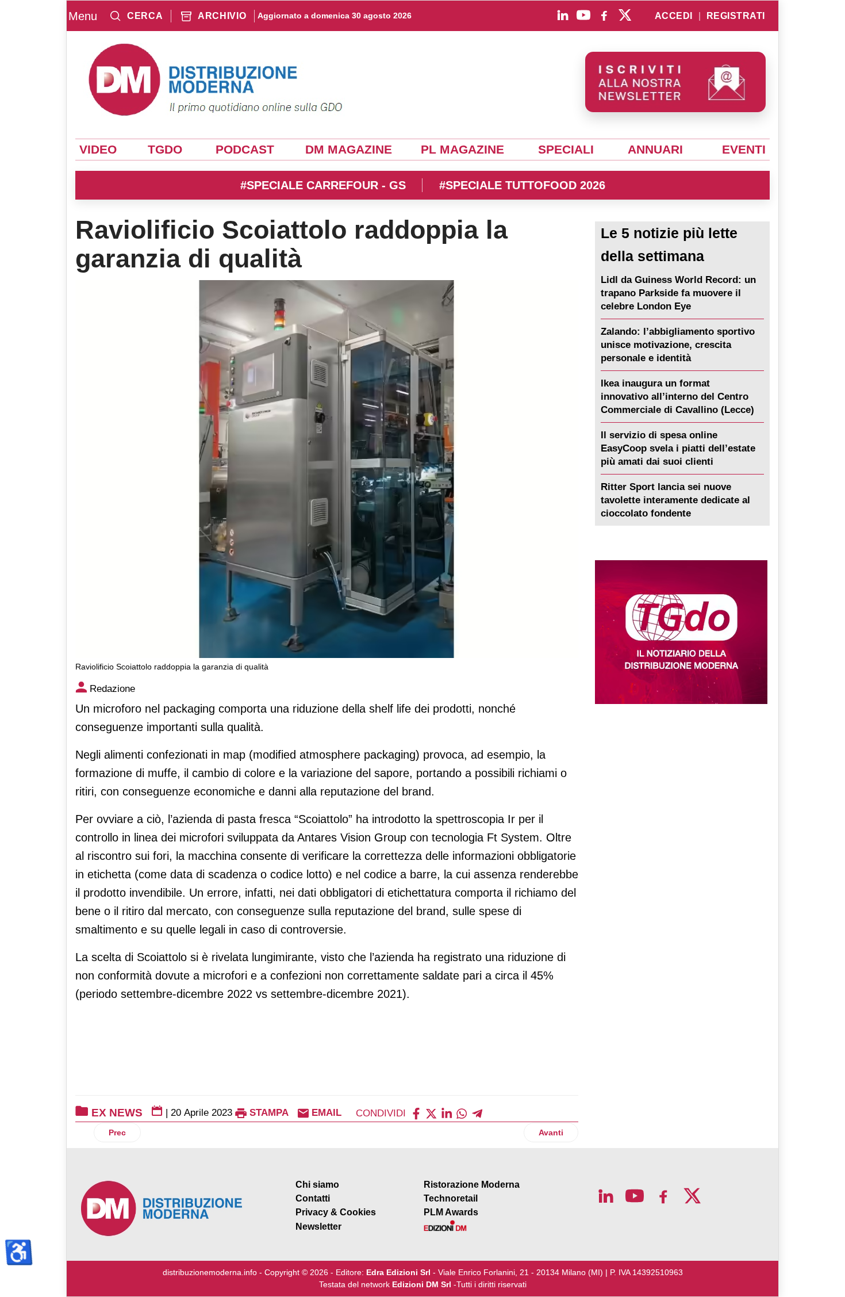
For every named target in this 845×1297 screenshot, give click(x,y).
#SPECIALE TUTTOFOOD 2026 (522, 185)
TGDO (165, 149)
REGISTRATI (735, 16)
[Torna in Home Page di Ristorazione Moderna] (162, 1208)
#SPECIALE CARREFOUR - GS (323, 185)
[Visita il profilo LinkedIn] (563, 15)
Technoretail (451, 1198)
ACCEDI (674, 16)
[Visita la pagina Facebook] (604, 15)
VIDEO (98, 149)
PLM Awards (451, 1212)
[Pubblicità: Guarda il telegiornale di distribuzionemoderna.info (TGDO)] (681, 632)
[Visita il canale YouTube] (583, 15)
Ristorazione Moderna (472, 1184)
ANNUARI (655, 149)
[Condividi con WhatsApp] (461, 1112)
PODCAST (245, 149)
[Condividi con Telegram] (477, 1112)
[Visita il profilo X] (625, 15)
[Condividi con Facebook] (416, 1112)
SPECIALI (566, 149)
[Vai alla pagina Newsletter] (675, 82)
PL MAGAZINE (462, 149)
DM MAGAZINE (348, 149)
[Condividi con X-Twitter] (431, 1112)
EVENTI (744, 149)
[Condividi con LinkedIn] (446, 1112)
